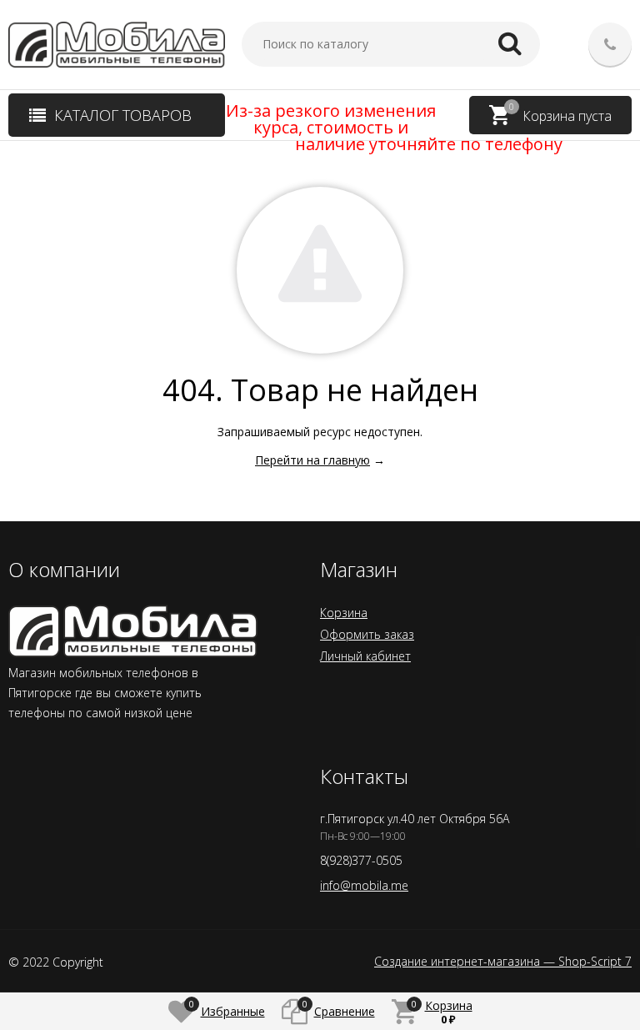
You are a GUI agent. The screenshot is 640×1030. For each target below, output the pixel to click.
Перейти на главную (312, 460)
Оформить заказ (367, 634)
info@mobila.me (364, 885)
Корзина (344, 613)
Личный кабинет (365, 656)
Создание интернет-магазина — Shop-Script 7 (503, 961)
